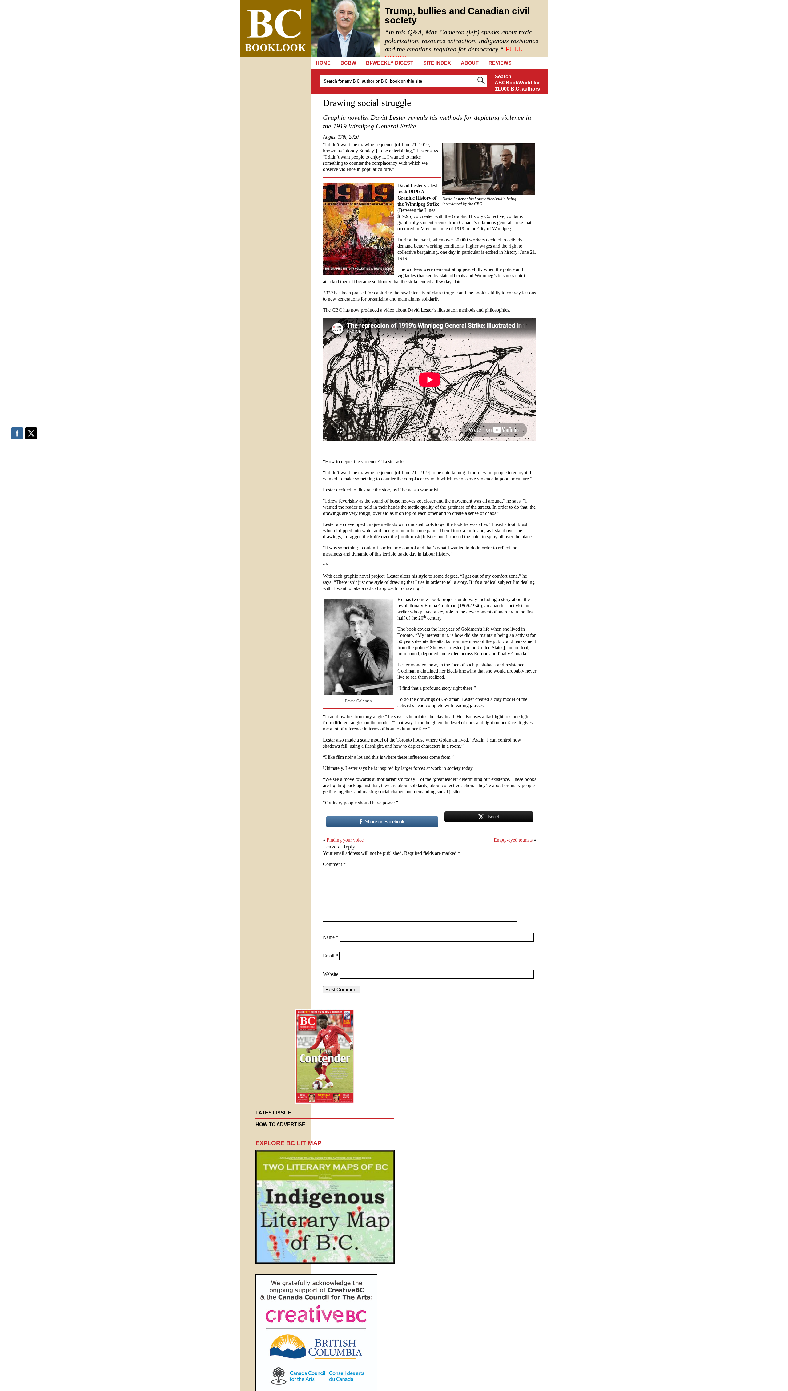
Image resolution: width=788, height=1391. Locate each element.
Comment (334, 864)
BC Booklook (275, 28)
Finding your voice (345, 840)
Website (330, 974)
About (470, 63)
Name (330, 937)
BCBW (348, 63)
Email (330, 955)
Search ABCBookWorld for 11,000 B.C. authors (517, 82)
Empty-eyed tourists (513, 840)
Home (323, 63)
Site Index (437, 63)
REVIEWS (500, 63)
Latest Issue (273, 1112)
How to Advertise (280, 1124)
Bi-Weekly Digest (389, 63)
